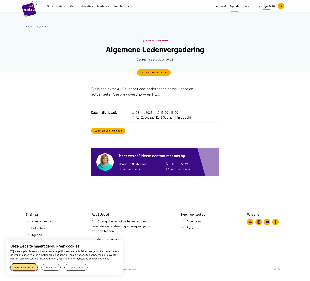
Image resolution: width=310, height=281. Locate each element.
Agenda (41, 26)
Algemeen (194, 221)
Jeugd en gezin (108, 239)
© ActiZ (279, 269)
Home (29, 26)
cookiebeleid (100, 258)
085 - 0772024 (179, 164)
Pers (190, 227)
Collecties (38, 228)
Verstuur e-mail (180, 169)
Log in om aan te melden (153, 72)
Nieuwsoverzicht (43, 221)
